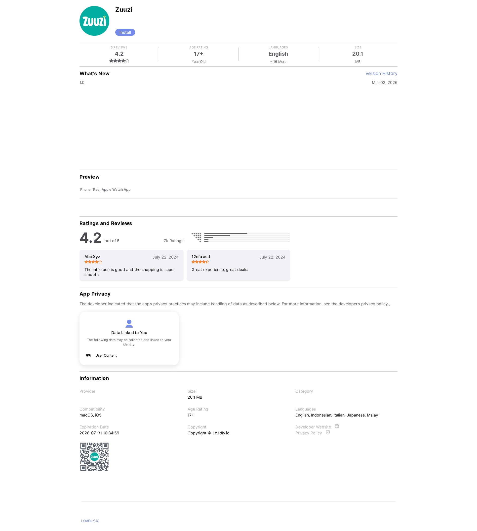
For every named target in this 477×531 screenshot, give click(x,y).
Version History (381, 73)
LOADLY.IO (90, 521)
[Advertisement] (238, 126)
